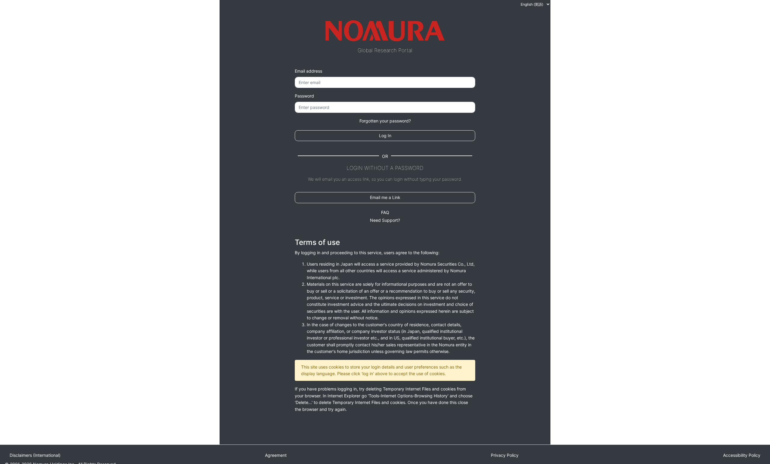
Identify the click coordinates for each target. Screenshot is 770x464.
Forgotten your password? (385, 120)
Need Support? (385, 220)
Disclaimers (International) (35, 455)
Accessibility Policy (741, 455)
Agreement (276, 455)
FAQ (385, 212)
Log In (385, 135)
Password (304, 95)
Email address (308, 71)
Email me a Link (385, 197)
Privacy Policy (505, 455)
